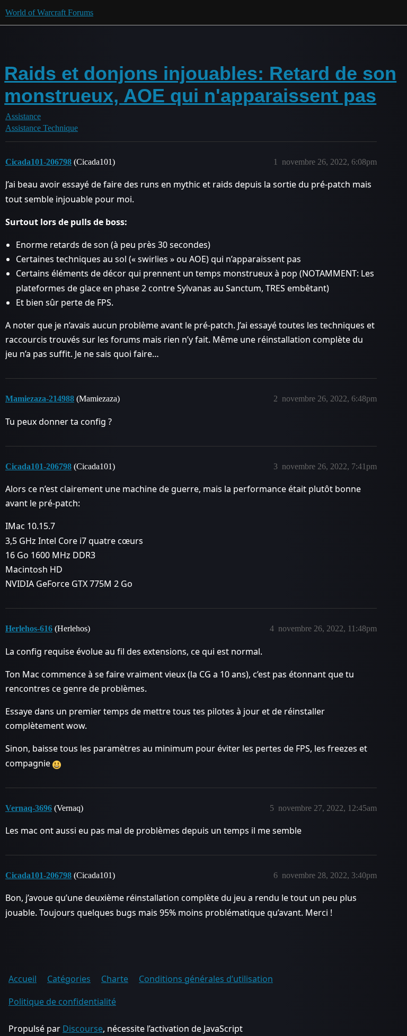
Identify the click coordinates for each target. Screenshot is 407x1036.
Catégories (69, 979)
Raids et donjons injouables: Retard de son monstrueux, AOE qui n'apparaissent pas (200, 84)
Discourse (83, 1028)
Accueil (22, 979)
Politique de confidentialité (62, 1001)
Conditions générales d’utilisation (206, 979)
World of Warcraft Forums (49, 12)
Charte (114, 979)
